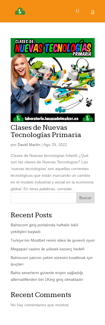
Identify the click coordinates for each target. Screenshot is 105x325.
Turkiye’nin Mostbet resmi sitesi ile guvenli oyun (53, 240)
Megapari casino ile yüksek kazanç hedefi (47, 249)
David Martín (29, 144)
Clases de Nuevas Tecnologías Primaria (46, 131)
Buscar (85, 198)
